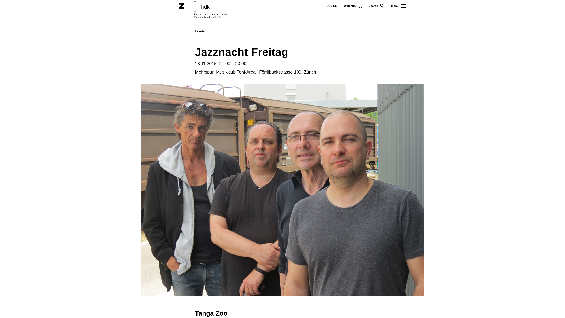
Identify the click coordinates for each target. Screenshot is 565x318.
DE (329, 6)
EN (335, 6)
